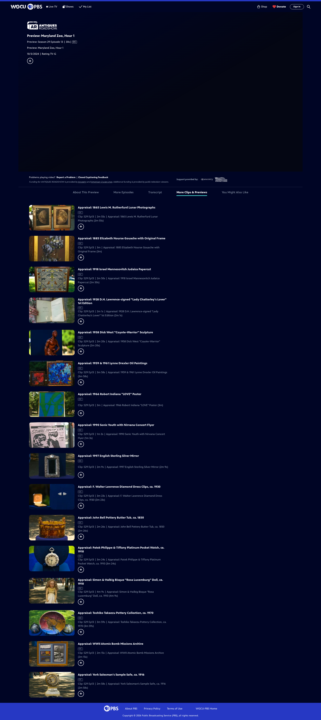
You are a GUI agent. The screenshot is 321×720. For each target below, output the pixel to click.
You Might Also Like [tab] (235, 192)
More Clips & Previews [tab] (192, 192)
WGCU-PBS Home (206, 708)
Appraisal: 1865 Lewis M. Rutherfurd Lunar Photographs (116, 207)
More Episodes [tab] (124, 192)
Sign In (296, 6)
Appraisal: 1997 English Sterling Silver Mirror (108, 456)
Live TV (53, 6)
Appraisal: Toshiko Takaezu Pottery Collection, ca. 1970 (115, 613)
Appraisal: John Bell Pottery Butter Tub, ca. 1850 (111, 517)
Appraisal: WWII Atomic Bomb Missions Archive (110, 644)
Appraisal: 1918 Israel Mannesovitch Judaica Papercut (114, 269)
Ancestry (82, 182)
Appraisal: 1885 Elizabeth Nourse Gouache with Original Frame (121, 238)
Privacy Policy (152, 708)
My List (87, 6)
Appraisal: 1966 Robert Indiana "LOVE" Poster (109, 394)
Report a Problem (66, 177)
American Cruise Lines (101, 182)
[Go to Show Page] (165, 25)
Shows (70, 6)
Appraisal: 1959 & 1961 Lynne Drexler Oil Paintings (112, 363)
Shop (264, 6)
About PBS (131, 708)
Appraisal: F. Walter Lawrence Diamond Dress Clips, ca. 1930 (119, 487)
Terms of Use (174, 708)
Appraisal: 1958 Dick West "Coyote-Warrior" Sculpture (115, 332)
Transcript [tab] (155, 192)
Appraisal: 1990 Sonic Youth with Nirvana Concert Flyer (116, 425)
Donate (281, 6)
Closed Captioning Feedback (93, 177)
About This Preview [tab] (86, 192)
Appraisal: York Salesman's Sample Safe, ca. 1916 (111, 674)
